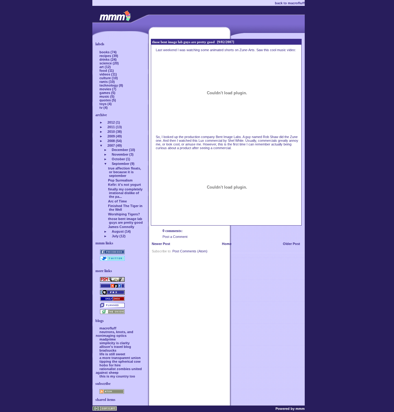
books (105, 52)
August (118, 231)
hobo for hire (110, 365)
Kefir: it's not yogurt (124, 184)
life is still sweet (112, 354)
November (120, 154)
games (105, 93)
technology (109, 85)
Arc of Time (117, 201)
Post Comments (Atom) (189, 251)
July (115, 236)
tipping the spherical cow (120, 361)
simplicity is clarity (114, 343)
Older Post (291, 244)
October (118, 159)
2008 (111, 141)
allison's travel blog (115, 347)
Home (226, 244)
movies (105, 89)
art (102, 67)
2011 (111, 127)
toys (103, 104)
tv (101, 107)
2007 (111, 145)
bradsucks (107, 350)
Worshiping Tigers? (124, 214)
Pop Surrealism (120, 180)
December (120, 150)
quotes (105, 100)
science (106, 63)
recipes (105, 56)
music (104, 96)
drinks (105, 59)
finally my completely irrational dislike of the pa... (125, 192)
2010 (111, 131)
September (120, 163)
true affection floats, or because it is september (124, 171)
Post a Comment (175, 237)
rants (104, 82)
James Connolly (121, 227)
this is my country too (117, 376)
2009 (111, 136)
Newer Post (161, 244)
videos (105, 74)
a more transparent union (120, 358)
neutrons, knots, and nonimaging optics (114, 333)
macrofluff (107, 328)
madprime (107, 339)
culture (105, 78)
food (103, 70)
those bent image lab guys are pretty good (183, 42)
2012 (111, 122)
